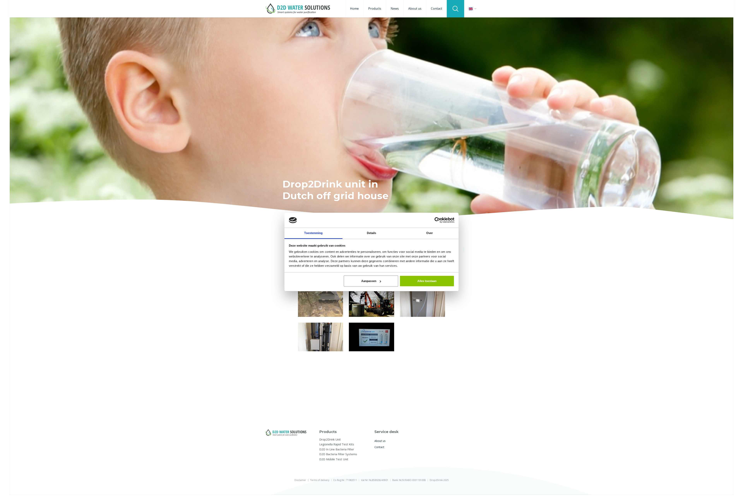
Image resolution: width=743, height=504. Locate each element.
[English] (472, 9)
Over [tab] (429, 233)
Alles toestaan (427, 281)
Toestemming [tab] (313, 233)
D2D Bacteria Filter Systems (338, 454)
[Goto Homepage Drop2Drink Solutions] (298, 9)
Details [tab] (371, 233)
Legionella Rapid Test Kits (336, 444)
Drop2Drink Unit (330, 439)
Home (354, 8)
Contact (436, 8)
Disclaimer (300, 480)
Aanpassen (368, 281)
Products (374, 8)
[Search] (455, 8)
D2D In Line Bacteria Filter (336, 449)
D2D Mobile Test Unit (333, 459)
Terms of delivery (319, 480)
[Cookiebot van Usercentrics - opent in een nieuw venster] (437, 220)
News (395, 8)
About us (414, 8)
